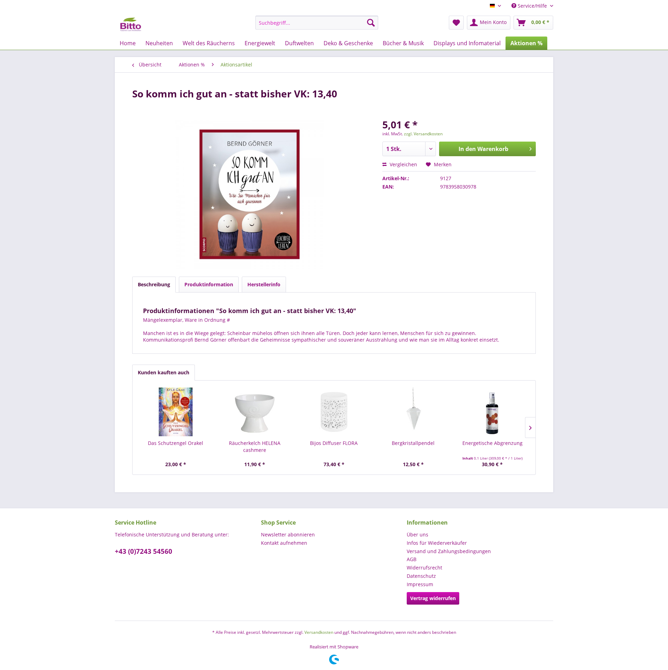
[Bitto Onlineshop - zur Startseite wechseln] (130, 24)
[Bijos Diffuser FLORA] (334, 412)
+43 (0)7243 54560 (143, 551)
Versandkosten (318, 632)
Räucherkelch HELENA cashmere (254, 446)
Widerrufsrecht (424, 567)
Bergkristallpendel (413, 443)
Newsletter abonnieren (288, 534)
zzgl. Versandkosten (423, 134)
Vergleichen (402, 164)
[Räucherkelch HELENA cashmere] (255, 412)
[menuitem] (316, 23)
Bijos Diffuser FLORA (334, 443)
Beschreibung (154, 284)
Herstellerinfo (263, 284)
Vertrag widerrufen (433, 598)
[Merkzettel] (456, 23)
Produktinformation (208, 284)
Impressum (420, 584)
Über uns (417, 534)
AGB (411, 559)
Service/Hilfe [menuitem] (532, 5)
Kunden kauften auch (163, 372)
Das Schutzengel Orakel (175, 443)
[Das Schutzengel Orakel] (176, 412)
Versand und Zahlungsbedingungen (449, 551)
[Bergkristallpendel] (413, 412)
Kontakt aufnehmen (284, 543)
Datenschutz (421, 576)
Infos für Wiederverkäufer (437, 543)
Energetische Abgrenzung (492, 443)
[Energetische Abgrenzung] (492, 412)
